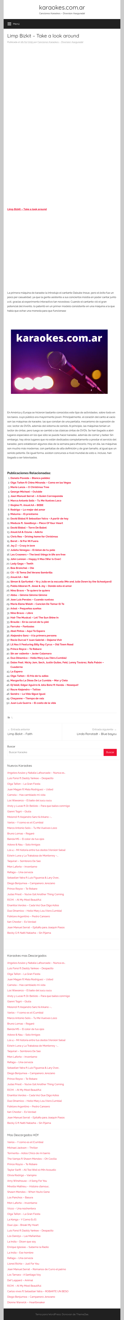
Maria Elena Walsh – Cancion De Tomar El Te (37, 603)
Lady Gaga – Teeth (21, 563)
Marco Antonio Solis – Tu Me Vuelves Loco (35, 500)
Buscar (11, 746)
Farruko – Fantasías (22, 626)
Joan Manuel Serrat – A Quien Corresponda (36, 496)
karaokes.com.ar (62, 7)
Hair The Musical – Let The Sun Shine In (34, 617)
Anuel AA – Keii (19, 577)
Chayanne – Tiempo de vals (27, 698)
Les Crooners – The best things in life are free (37, 554)
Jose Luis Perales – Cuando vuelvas (32, 599)
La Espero (16, 671)
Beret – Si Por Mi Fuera (24, 541)
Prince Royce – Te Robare (26, 648)
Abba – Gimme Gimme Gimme (28, 595)
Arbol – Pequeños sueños (25, 608)
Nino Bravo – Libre (21, 613)
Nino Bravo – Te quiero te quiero (30, 590)
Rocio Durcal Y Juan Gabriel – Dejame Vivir (36, 639)
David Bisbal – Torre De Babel (28, 527)
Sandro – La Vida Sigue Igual (27, 693)
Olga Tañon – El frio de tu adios (29, 675)
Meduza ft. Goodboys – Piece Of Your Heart (36, 523)
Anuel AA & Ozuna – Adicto (26, 532)
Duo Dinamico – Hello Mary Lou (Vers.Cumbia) (38, 657)
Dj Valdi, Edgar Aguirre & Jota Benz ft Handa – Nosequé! (44, 684)
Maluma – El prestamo (24, 514)
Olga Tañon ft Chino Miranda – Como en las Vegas (40, 482)
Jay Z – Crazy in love (22, 545)
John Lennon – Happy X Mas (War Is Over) (35, 559)
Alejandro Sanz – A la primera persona (33, 635)
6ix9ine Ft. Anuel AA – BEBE (26, 505)
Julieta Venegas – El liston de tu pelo (32, 549)
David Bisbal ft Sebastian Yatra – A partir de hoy (39, 518)
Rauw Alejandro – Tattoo (25, 689)
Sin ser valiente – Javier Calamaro (31, 653)
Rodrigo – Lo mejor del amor (27, 509)
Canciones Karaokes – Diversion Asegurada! (60, 42)
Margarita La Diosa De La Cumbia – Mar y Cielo (39, 680)
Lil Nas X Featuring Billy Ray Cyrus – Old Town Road (41, 644)
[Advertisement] (62, 77)
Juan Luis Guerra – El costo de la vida (33, 702)
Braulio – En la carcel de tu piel (29, 621)
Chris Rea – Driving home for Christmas (34, 536)
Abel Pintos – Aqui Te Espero (27, 630)
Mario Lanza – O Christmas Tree (29, 487)
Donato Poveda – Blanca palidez (30, 478)
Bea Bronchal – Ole (22, 567)
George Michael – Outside (26, 491)
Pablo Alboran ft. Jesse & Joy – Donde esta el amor (41, 585)
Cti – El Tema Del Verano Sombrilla (31, 572)
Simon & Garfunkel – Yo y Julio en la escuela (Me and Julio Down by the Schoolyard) (61, 581)
